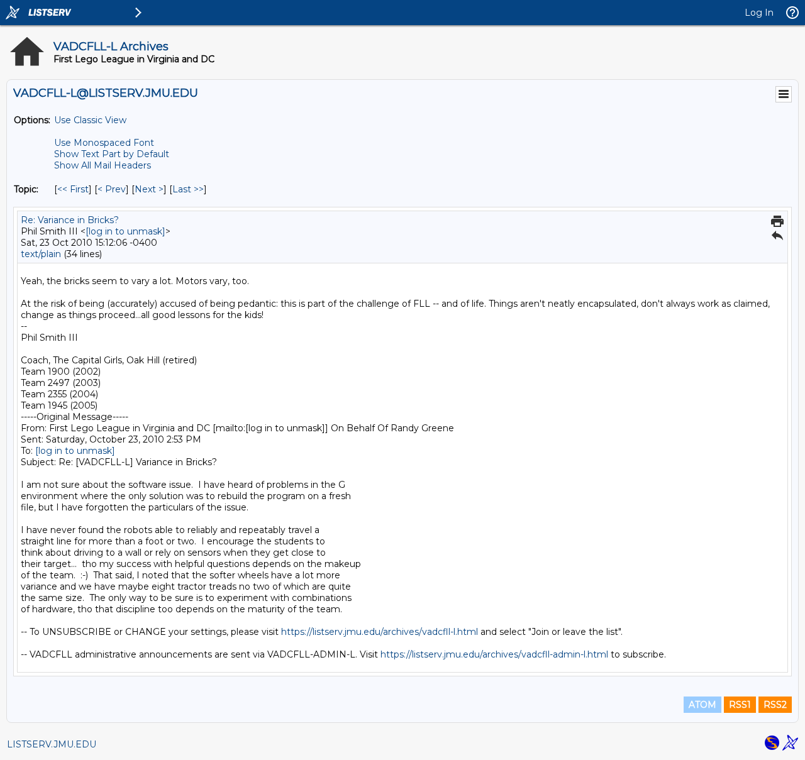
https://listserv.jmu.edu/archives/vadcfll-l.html (379, 631)
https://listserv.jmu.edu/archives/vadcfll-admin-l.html (494, 654)
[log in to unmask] (125, 231)
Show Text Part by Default (111, 154)
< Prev (111, 189)
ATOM (702, 704)
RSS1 (740, 704)
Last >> (188, 189)
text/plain (41, 254)
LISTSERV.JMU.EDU (51, 744)
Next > (149, 189)
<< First (73, 189)
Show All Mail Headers (102, 165)
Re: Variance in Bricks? (70, 220)
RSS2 (775, 704)
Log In (759, 12)
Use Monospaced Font (104, 142)
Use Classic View (90, 120)
